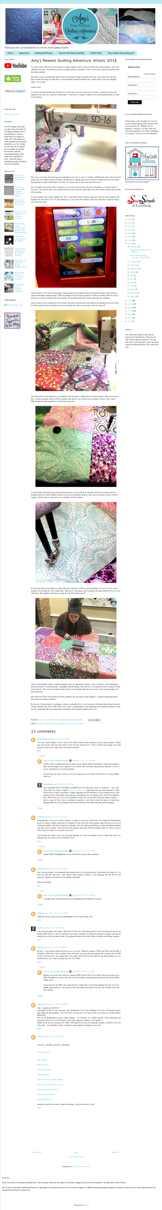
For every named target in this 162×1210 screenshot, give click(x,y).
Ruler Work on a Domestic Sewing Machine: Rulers (21, 263)
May (132, 282)
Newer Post (37, 1152)
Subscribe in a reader (11, 114)
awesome (40, 1036)
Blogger (86, 1205)
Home (10, 53)
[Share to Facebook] (96, 720)
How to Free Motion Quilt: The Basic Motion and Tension (20, 191)
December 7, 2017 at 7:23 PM (83, 971)
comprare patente (43, 1074)
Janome (54, 723)
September (134, 268)
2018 (130, 240)
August (133, 272)
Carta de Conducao (44, 1052)
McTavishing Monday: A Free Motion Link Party (19, 275)
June (132, 279)
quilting (61, 723)
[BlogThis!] (91, 720)
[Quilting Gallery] (13, 305)
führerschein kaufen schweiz (47, 1089)
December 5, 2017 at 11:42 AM (83, 895)
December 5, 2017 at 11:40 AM (83, 760)
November (134, 261)
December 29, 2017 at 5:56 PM (56, 1004)
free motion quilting (44, 723)
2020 (130, 233)
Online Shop (96, 53)
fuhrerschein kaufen (44, 1069)
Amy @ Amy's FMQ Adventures (55, 760)
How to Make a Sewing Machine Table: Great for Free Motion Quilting (21, 228)
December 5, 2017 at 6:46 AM (58, 739)
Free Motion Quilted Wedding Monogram (19, 287)
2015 (130, 304)
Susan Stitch (42, 739)
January (133, 296)
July (132, 275)
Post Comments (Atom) (80, 1166)
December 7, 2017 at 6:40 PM (56, 947)
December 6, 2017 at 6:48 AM (53, 928)
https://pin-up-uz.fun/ (76, 790)
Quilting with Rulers (44, 53)
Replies (42, 756)
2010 (130, 321)
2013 (130, 311)
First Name (133, 85)
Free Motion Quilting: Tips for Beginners (141, 250)
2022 (130, 226)
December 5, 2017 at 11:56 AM (56, 913)
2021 (130, 230)
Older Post (115, 1152)
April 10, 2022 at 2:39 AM (54, 1036)
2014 (130, 307)
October (133, 265)
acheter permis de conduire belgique (50, 1079)
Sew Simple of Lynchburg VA (121, 53)
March (132, 289)
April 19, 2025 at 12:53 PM (63, 784)
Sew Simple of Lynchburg (74, 723)
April (132, 286)
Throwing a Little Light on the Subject (20, 238)
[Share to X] (94, 720)
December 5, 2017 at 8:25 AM (56, 817)
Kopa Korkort (42, 1059)
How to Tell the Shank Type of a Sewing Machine (20, 215)
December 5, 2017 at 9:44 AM (56, 868)
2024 (130, 223)
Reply (39, 751)
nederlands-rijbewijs (44, 1099)
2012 (130, 314)
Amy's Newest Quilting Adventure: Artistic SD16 (140, 256)
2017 (130, 243)
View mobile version (75, 1156)
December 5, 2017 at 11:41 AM (83, 851)
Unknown (40, 816)
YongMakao (48, 784)
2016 (130, 300)
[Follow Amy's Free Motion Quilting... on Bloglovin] (15, 92)
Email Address (134, 77)
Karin (39, 927)
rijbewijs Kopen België (45, 1094)
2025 (130, 219)
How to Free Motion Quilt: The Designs (20, 177)
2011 (130, 318)
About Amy (24, 53)
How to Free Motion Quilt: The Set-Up (20, 202)
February (133, 292)
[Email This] (89, 720)
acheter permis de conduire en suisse (50, 1084)
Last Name (133, 93)
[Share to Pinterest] (99, 720)
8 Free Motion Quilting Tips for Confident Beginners (20, 251)
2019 (130, 236)
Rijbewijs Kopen (43, 1064)
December (134, 246)
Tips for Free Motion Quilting (71, 53)
